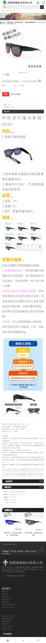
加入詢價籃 (17, 94)
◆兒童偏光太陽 (6, 599)
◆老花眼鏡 (5, 624)
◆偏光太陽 (5, 591)
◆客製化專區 (6, 602)
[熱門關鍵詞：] (42, 7)
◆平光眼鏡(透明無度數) (9, 604)
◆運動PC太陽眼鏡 (7, 626)
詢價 (5, 94)
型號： (6, 104)
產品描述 (7, 111)
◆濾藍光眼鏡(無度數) (8, 616)
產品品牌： (7, 107)
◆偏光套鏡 (5, 596)
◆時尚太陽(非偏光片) (8, 607)
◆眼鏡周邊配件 (6, 621)
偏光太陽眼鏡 (6, 553)
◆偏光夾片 (5, 594)
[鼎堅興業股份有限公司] (23, 562)
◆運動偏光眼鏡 (6, 629)
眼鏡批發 (13, 551)
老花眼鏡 (33, 551)
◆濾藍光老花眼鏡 (7, 618)
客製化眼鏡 (20, 551)
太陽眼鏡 (27, 551)
